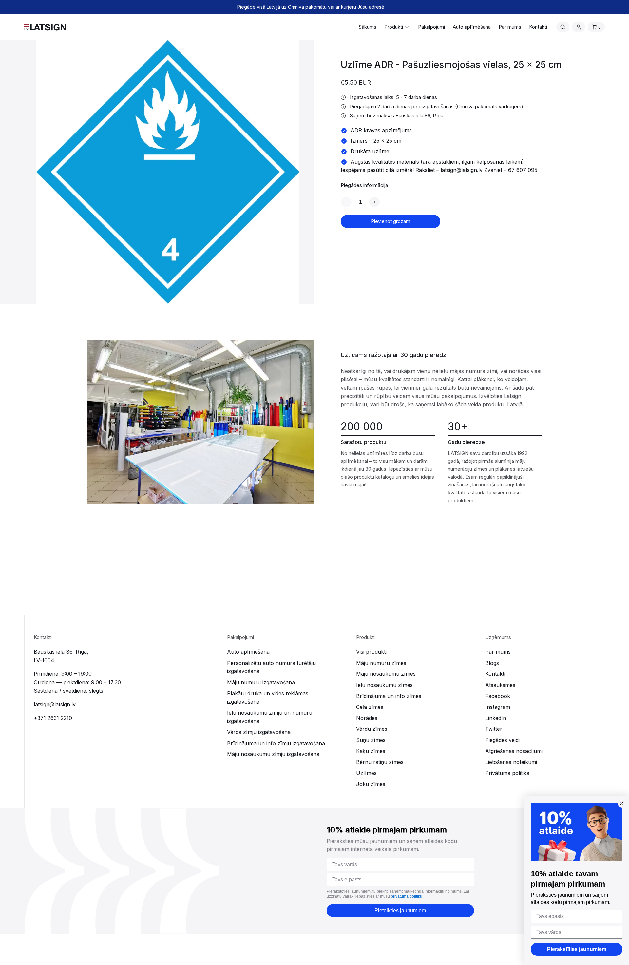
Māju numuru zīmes (381, 663)
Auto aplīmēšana (248, 651)
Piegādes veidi (502, 740)
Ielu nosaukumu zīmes (384, 685)
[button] (397, 27)
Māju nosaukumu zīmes (386, 673)
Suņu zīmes (371, 740)
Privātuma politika (507, 773)
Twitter (493, 729)
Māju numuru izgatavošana (261, 682)
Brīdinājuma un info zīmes (388, 696)
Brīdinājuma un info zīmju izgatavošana (276, 743)
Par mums (498, 651)
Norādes (366, 718)
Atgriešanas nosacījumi (514, 751)
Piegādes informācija (364, 185)
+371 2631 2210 (53, 718)
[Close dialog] (622, 803)
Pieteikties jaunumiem (400, 910)
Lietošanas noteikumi (511, 762)
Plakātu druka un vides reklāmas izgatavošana (267, 697)
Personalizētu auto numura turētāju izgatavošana (271, 667)
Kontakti (495, 673)
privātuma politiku (406, 896)
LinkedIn (495, 718)
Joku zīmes (370, 784)
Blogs (492, 663)
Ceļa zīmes (369, 707)
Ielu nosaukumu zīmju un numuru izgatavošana (269, 717)
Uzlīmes (366, 773)
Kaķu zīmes (370, 751)
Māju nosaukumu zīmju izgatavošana (273, 754)
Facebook (497, 696)
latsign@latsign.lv (462, 170)
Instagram (497, 707)
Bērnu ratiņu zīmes (380, 762)
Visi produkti (371, 651)
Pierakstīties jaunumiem (576, 949)
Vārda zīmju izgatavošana (259, 732)
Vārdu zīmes (371, 729)
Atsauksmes (500, 685)
